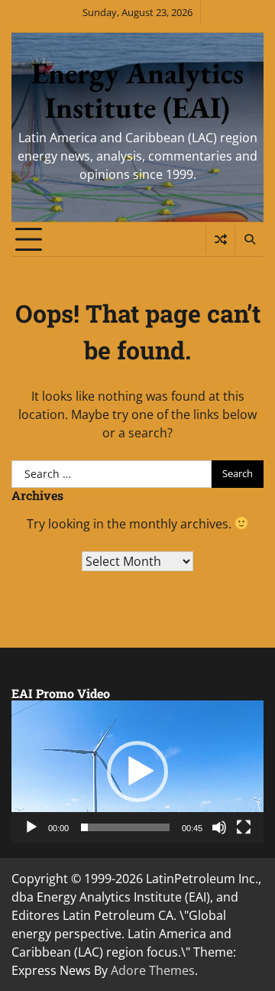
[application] (137, 771)
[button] (137, 771)
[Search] (249, 239)
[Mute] (219, 827)
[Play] (31, 827)
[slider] (125, 827)
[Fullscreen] (243, 827)
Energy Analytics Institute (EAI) (137, 90)
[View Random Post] (220, 239)
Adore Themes (153, 970)
